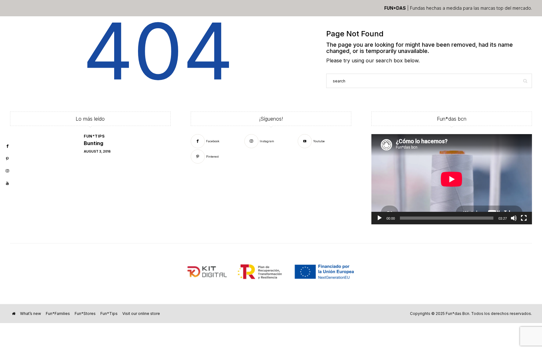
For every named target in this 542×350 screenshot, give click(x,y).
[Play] (379, 218)
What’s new (30, 313)
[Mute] (514, 218)
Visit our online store (141, 313)
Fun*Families (58, 313)
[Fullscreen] (524, 218)
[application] (451, 179)
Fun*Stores (85, 313)
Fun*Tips (94, 136)
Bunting (93, 143)
